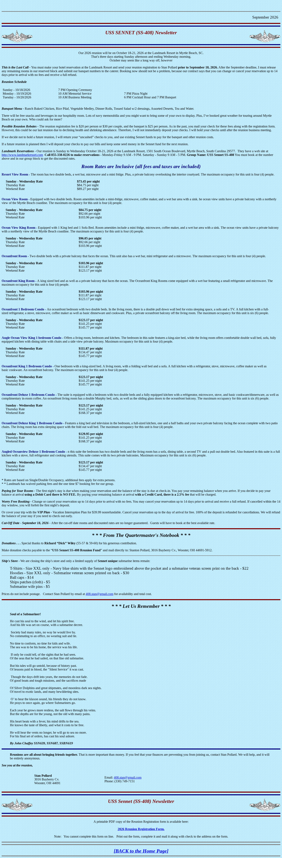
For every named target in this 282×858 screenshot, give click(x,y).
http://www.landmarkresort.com (22, 155)
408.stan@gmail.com (99, 594)
